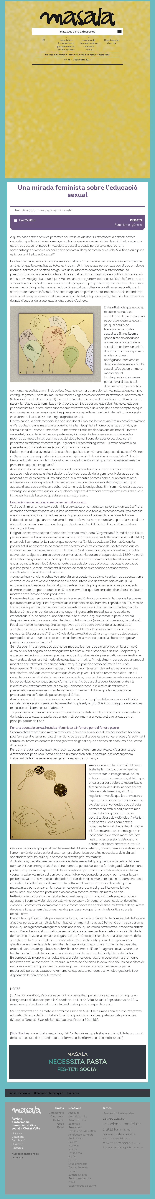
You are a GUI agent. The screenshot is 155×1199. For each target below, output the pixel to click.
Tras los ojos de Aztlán (82, 1131)
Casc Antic (57, 1116)
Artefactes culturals (80, 1134)
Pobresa (107, 1147)
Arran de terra (77, 1120)
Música (72, 1149)
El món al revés (77, 1174)
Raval (60, 1127)
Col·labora (116, 31)
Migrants (125, 1138)
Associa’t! (17, 1147)
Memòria (107, 1138)
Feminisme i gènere (128, 225)
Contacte (17, 1144)
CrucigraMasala (77, 1163)
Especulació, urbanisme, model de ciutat (121, 1124)
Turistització (137, 1147)
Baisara (72, 1142)
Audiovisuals (76, 1138)
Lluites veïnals (124, 1134)
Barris (12, 1093)
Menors (116, 1139)
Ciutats (72, 1160)
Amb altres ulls (77, 1116)
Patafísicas (75, 1153)
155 (43, 40)
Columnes (40, 1093)
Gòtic (60, 1123)
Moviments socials (117, 1143)
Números (73, 1093)
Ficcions (73, 1145)
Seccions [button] (24, 1093)
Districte (58, 1120)
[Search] (56, 31)
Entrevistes (126, 1113)
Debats (136, 220)
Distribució (113, 32)
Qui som (119, 32)
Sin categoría (122, 1147)
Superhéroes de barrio (82, 1185)
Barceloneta (56, 1112)
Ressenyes (75, 1127)
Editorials (74, 1123)
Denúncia (109, 1113)
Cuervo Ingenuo (78, 1167)
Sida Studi (18, 1033)
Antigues (73, 1112)
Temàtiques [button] (56, 1093)
